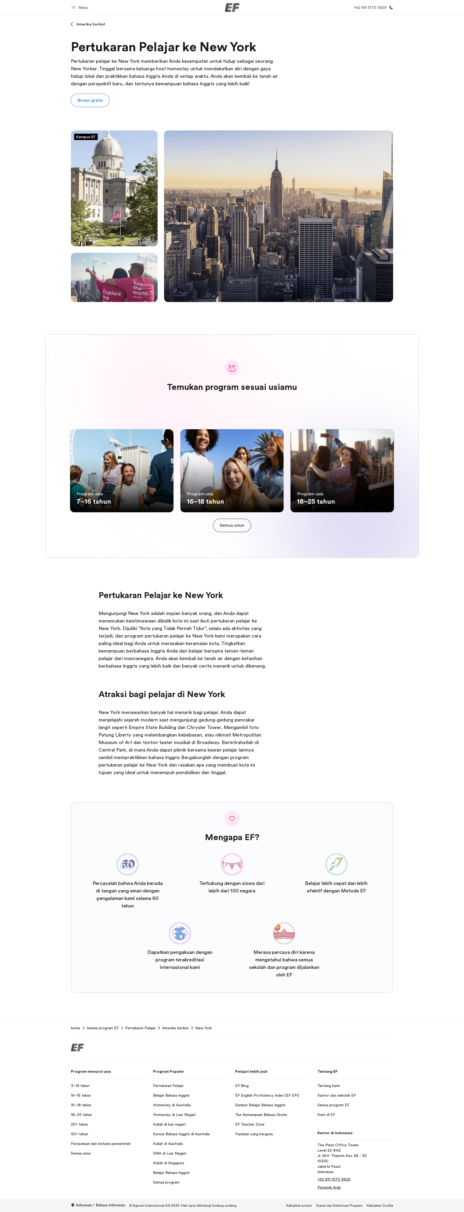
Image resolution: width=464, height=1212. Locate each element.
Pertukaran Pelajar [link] (140, 1028)
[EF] (232, 7)
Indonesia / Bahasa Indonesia (100, 1205)
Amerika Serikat (90, 24)
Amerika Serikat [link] (175, 1028)
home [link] (75, 1028)
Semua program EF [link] (103, 1028)
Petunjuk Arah (329, 1187)
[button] (80, 7)
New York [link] (203, 1028)
